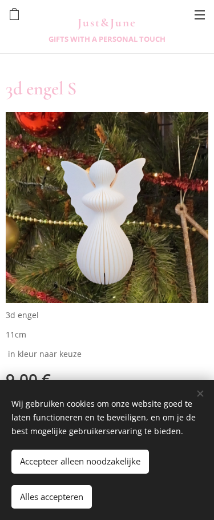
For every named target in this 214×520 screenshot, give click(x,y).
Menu (199, 14)
